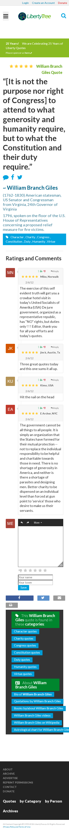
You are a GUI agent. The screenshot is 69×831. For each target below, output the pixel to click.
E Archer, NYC (49, 413)
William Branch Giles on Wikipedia (36, 722)
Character (17, 237)
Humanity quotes (25, 666)
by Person (53, 801)
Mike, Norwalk (49, 276)
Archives (10, 811)
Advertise (10, 778)
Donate (62, 2)
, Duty (26, 241)
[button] (22, 523)
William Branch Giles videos (32, 715)
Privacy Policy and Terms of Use (16, 827)
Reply (56, 271)
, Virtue (50, 241)
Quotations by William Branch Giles (37, 701)
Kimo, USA (46, 385)
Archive (9, 773)
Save (24, 587)
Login (25, 2)
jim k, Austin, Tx (50, 352)
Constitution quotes (27, 652)
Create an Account (43, 2)
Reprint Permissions (18, 782)
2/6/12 (29, 282)
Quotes (9, 801)
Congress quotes (25, 645)
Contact (10, 786)
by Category (30, 801)
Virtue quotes (23, 674)
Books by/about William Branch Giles (38, 708)
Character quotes (25, 631)
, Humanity (38, 241)
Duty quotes (22, 659)
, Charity (29, 237)
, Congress (42, 237)
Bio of (33, 694)
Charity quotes (23, 638)
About (8, 769)
